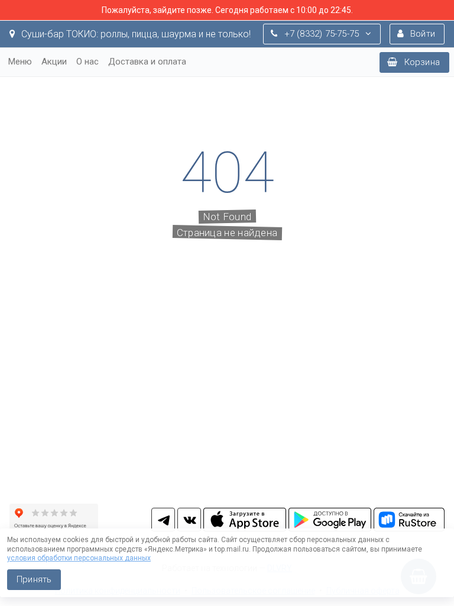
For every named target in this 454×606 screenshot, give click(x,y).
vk (189, 519)
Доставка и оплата (147, 61)
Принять (34, 579)
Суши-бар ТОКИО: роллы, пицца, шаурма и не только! (135, 34)
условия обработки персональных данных (79, 558)
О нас (87, 61)
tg (163, 519)
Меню (20, 61)
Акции (54, 61)
